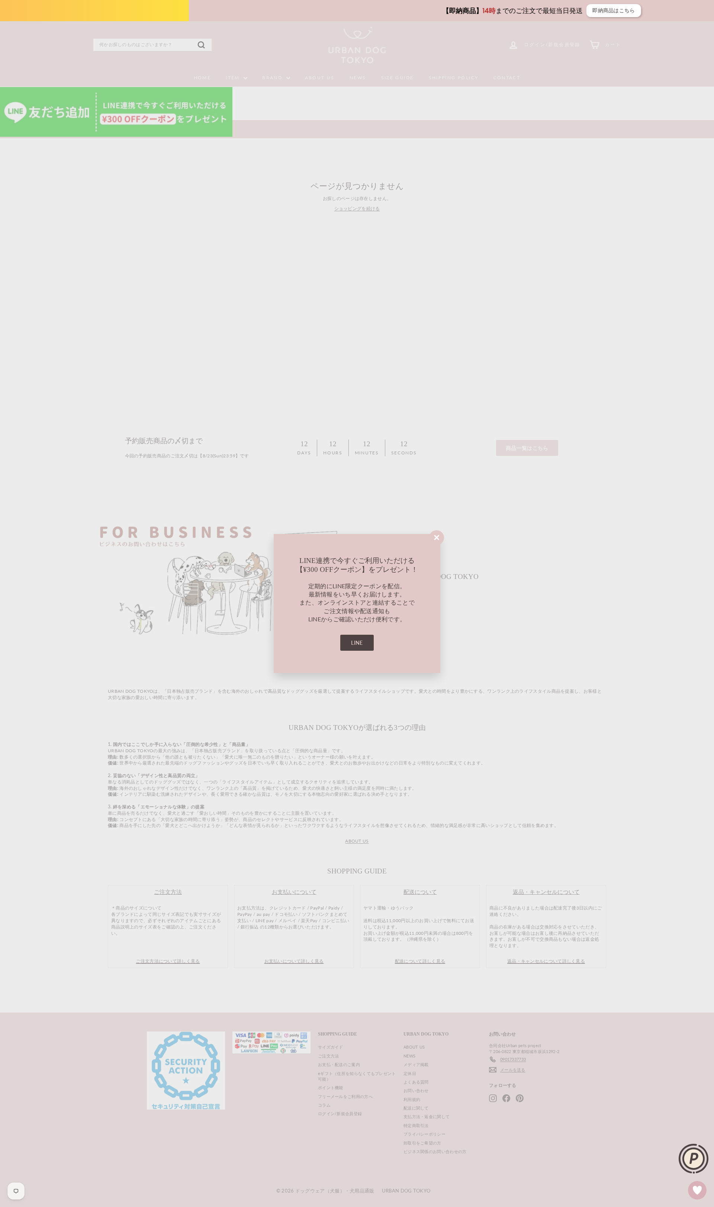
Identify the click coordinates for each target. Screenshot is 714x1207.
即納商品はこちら (459, 10)
